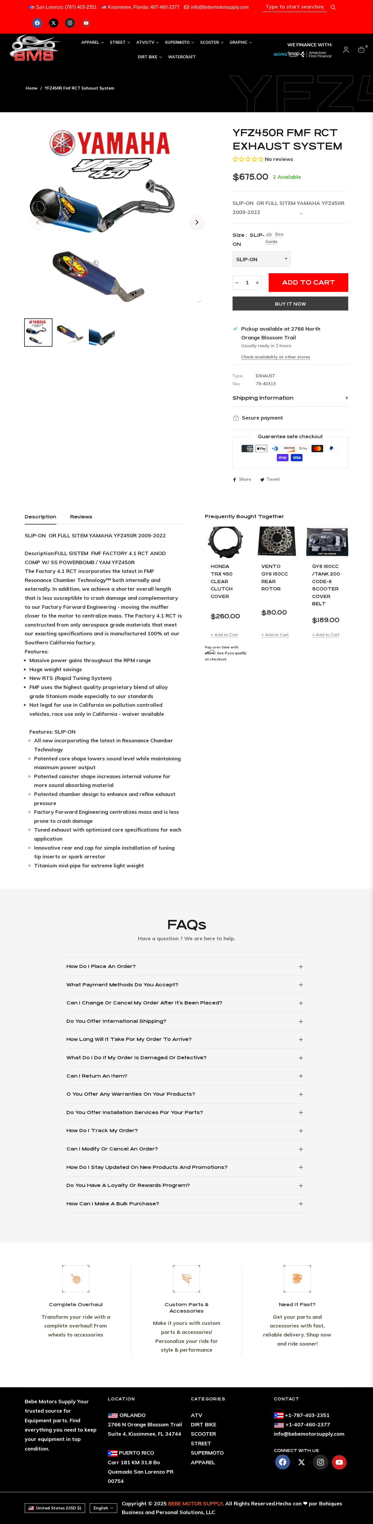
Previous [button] (37, 222)
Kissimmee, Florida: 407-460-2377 (144, 7)
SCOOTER (203, 1433)
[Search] (333, 7)
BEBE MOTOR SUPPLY (195, 1503)
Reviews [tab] (81, 517)
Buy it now (290, 303)
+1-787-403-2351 (307, 1415)
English (101, 1508)
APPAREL (203, 1462)
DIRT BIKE (203, 1424)
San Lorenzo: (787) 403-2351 (66, 7)
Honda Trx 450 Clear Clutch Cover (222, 581)
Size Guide (274, 238)
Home (31, 88)
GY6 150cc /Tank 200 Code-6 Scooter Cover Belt (326, 585)
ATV (196, 1415)
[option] (117, 218)
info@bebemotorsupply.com (220, 7)
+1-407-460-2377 (308, 1424)
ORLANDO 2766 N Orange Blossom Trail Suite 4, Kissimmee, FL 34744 (145, 1424)
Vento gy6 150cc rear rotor (274, 577)
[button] (248, 159)
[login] (346, 50)
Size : (249, 239)
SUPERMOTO (207, 1452)
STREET (201, 1443)
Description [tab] (40, 517)
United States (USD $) (58, 1508)
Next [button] (197, 222)
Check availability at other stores (275, 356)
